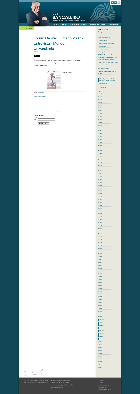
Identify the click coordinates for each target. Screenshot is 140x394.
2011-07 (100, 236)
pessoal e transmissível (104, 25)
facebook (113, 3)
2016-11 (100, 173)
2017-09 (100, 162)
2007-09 (101, 328)
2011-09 (100, 231)
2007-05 (101, 333)
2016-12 (100, 170)
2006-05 (100, 356)
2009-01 (100, 288)
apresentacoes (95, 25)
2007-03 (101, 339)
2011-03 (100, 242)
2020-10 (100, 110)
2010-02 (100, 253)
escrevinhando (75, 25)
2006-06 (100, 353)
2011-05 (100, 239)
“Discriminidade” (102, 46)
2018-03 (100, 148)
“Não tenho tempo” (103, 40)
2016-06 (100, 182)
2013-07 (100, 222)
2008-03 (100, 311)
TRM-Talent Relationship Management (107, 54)
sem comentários (39, 92)
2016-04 (100, 188)
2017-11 (100, 159)
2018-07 (100, 139)
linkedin (116, 3)
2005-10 (100, 367)
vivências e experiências (85, 25)
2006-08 (100, 347)
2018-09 (100, 133)
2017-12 (100, 156)
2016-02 (100, 193)
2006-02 (100, 361)
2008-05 (100, 305)
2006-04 (100, 359)
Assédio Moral (101, 76)
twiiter (119, 3)
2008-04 (100, 308)
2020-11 (100, 108)
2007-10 (101, 325)
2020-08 (100, 116)
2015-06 (100, 211)
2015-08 (100, 205)
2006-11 (100, 341)
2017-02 (100, 168)
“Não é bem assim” (103, 83)
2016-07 (100, 179)
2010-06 (100, 248)
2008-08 (100, 296)
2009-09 (100, 268)
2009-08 (100, 271)
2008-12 (100, 291)
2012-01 (100, 225)
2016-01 (100, 196)
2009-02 (100, 285)
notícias (65, 25)
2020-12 (100, 105)
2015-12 (100, 199)
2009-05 (100, 276)
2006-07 (100, 350)
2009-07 (100, 274)
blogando (56, 25)
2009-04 (100, 279)
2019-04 (100, 128)
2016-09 (100, 176)
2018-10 (100, 130)
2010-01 (100, 256)
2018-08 (100, 136)
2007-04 (101, 336)
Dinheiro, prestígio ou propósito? (106, 34)
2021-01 (100, 102)
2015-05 (100, 213)
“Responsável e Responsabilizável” (107, 43)
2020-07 (100, 119)
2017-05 (100, 165)
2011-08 (100, 233)
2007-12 (101, 319)
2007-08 (101, 330)
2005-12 (100, 364)
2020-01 (100, 122)
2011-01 (100, 245)
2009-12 (100, 259)
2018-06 (100, 142)
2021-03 (100, 99)
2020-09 (100, 113)
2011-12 (100, 228)
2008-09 (100, 294)
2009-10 (100, 265)
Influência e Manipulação (104, 37)
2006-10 (100, 344)
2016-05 (100, 185)
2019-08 (100, 125)
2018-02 (100, 150)
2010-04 (100, 251)
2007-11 (101, 322)
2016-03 (100, 191)
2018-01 (100, 153)
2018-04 (100, 145)
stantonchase (114, 25)
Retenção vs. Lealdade (104, 32)
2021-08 (100, 93)
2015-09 (100, 202)
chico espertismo (102, 52)
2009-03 (100, 282)
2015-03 (100, 219)
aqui (67, 70)
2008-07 (100, 299)
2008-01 (100, 316)
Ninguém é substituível (103, 49)
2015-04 (100, 216)
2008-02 (100, 314)
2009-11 (100, 262)
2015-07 (100, 208)
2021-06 (100, 96)
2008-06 (100, 302)
